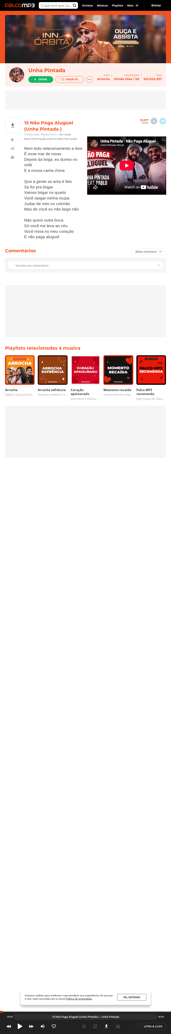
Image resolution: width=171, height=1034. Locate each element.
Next (31, 1026)
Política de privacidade (79, 999)
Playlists (117, 5)
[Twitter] (162, 121)
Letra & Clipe (153, 1026)
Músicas (102, 5)
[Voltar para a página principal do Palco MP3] (21, 5)
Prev (8, 1026)
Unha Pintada (46, 70)
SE (137, 79)
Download (106, 1026)
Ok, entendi (131, 997)
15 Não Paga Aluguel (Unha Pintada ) (75, 1017)
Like (53, 1026)
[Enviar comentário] (159, 265)
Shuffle (83, 1026)
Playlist (117, 1026)
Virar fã (71, 79)
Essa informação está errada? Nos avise (50, 138)
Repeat (95, 1026)
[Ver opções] (89, 79)
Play (20, 1026)
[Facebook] (154, 121)
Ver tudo (65, 134)
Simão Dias (123, 79)
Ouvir (42, 79)
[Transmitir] (129, 1026)
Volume (42, 1026)
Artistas (87, 5)
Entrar (156, 5)
